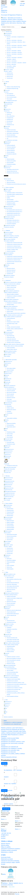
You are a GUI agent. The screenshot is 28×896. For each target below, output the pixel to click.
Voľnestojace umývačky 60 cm (13, 220)
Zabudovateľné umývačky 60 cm (13, 213)
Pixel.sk (17, 894)
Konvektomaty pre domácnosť (13, 582)
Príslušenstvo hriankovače (12, 465)
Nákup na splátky (6, 847)
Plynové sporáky (10, 162)
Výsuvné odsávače (11, 148)
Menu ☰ (4, 1)
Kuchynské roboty (7, 440)
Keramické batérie (10, 527)
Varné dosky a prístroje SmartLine (10, 594)
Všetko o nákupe (6, 841)
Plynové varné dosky (11, 135)
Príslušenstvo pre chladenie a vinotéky (14, 687)
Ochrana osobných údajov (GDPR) (10, 862)
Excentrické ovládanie (11, 560)
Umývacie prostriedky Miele (12, 672)
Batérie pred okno (10, 520)
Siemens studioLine (8, 717)
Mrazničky (6, 266)
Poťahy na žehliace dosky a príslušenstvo (15, 309)
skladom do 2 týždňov (10, 783)
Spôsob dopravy (5, 843)
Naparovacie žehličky (11, 423)
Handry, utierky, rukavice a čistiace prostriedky (13, 345)
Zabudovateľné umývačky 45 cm (13, 215)
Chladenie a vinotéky (8, 625)
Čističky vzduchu (10, 407)
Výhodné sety (9, 31)
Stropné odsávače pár (11, 611)
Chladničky (9, 627)
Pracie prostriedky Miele (12, 668)
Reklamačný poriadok (7, 859)
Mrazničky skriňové (11, 268)
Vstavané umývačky (8, 208)
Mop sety (9, 320)
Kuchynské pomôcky (8, 333)
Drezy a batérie (9, 503)
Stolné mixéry (9, 435)
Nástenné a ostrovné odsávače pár (14, 610)
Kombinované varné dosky (12, 136)
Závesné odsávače (11, 152)
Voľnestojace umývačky (9, 218)
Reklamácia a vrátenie (7, 852)
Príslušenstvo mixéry (11, 432)
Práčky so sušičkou (11, 196)
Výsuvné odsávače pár (11, 615)
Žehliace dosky (10, 311)
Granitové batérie (10, 525)
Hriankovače (6, 463)
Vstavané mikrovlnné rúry (12, 171)
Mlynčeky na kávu (7, 373)
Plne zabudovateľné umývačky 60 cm (14, 209)
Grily (5, 85)
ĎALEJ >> (4, 819)
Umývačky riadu (7, 636)
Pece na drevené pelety (11, 97)
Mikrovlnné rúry (7, 167)
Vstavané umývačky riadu (12, 637)
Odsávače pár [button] (16, 729)
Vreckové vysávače (11, 390)
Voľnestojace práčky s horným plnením (14, 192)
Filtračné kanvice (7, 363)
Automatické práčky (11, 646)
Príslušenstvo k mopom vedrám (13, 321)
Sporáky (5, 157)
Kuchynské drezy (7, 506)
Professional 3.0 (7, 703)
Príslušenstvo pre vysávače (12, 680)
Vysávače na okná (10, 289)
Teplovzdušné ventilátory (12, 418)
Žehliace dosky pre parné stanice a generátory (16, 313)
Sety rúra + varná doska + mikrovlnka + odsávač (16, 45)
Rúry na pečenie (10, 577)
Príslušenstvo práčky (11, 203)
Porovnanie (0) (5, 15)
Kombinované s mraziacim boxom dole (14, 242)
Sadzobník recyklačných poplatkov (10, 848)
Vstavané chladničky (8, 254)
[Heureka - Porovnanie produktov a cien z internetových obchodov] (11, 886)
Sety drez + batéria (8, 71)
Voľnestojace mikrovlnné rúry (13, 169)
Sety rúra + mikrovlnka (11, 64)
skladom (6, 777)
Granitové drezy (10, 508)
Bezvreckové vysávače (11, 392)
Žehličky (5, 421)
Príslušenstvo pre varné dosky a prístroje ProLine (16, 684)
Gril (7, 138)
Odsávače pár (7, 143)
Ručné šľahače (10, 437)
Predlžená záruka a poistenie (9, 850)
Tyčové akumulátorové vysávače (13, 660)
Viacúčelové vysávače (11, 388)
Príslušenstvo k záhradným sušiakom (14, 302)
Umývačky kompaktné (11, 223)
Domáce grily (6, 383)
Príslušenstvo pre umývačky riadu (13, 689)
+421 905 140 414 (6, 833)
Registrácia (4, 10)
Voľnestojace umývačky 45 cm (13, 221)
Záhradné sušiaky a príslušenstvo (10, 301)
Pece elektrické (10, 93)
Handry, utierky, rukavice (12, 349)
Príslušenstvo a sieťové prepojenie (11, 677)
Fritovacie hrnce (7, 454)
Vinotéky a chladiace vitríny (12, 249)
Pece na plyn (9, 98)
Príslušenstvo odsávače (11, 153)
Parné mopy (9, 399)
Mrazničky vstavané (11, 271)
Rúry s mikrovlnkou (11, 116)
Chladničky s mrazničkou (12, 629)
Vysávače (6, 655)
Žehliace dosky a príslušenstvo (10, 308)
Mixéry (5, 430)
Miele (7, 572)
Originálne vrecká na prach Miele (13, 679)
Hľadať (23, 27)
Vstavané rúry (6, 110)
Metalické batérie (10, 529)
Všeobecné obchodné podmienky (10, 860)
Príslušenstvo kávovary (8, 496)
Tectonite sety (10, 78)
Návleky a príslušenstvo (11, 285)
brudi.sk (3, 836)
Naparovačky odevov (11, 426)
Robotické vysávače (11, 397)
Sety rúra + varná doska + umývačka (14, 52)
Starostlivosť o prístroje (11, 673)
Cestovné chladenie (8, 234)
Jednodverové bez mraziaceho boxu (14, 247)
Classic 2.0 (6, 706)
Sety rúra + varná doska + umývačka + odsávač (16, 62)
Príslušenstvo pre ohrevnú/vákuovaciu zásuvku (16, 184)
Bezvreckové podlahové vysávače (14, 658)
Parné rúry (9, 114)
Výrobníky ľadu (10, 273)
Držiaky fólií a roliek (11, 337)
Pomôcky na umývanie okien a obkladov (12, 283)
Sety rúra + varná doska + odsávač (14, 50)
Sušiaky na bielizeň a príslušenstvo (11, 292)
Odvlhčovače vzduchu (11, 409)
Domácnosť (8, 280)
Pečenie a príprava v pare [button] (8, 727)
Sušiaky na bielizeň (11, 297)
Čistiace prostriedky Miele (9, 667)
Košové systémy (7, 532)
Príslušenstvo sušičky (11, 204)
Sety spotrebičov (7, 35)
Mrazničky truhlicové (11, 270)
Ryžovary (6, 376)
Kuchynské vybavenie (11, 339)
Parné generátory (10, 425)
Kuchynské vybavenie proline (13, 340)
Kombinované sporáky (11, 160)
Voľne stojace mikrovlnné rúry (13, 586)
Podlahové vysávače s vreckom (13, 656)
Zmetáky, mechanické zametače (13, 327)
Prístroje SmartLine (10, 605)
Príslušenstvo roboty (11, 444)
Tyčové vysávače (10, 394)
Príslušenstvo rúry (10, 124)
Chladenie (8, 230)
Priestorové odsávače (11, 147)
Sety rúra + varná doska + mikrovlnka (14, 40)
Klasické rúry (9, 112)
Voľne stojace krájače (11, 368)
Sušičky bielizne (10, 648)
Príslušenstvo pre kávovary (12, 691)
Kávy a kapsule (7, 500)
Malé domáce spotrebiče (11, 359)
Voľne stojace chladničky (9, 240)
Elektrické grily (7, 457)
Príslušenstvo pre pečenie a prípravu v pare (15, 682)
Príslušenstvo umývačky (9, 227)
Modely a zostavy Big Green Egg (13, 86)
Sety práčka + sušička (11, 66)
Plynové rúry (9, 122)
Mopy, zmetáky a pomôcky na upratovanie (12, 316)
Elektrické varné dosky (11, 601)
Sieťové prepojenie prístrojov (12, 696)
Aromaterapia (9, 413)
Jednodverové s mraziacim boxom (14, 246)
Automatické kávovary (8, 482)
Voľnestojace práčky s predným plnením (15, 194)
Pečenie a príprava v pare (9, 575)
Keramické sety (10, 74)
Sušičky (8, 197)
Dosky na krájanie (10, 565)
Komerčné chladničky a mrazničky (11, 237)
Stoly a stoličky (7, 356)
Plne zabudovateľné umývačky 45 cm (14, 211)
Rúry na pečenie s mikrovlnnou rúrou (14, 579)
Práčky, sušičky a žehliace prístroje (11, 644)
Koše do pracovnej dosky (12, 534)
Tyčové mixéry (10, 433)
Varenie (7, 81)
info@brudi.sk (5, 835)
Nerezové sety (10, 76)
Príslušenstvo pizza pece (12, 100)
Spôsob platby (5, 845)
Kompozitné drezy (10, 512)
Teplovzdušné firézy (8, 104)
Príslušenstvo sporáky (11, 164)
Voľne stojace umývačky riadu (13, 639)
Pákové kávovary (7, 486)
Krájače (5, 366)
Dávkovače (9, 558)
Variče (5, 107)
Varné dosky (6, 128)
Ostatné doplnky (10, 568)
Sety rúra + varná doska (11, 60)
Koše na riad (9, 567)
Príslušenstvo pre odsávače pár (13, 686)
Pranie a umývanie (10, 187)
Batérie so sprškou (10, 522)
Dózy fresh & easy (10, 335)
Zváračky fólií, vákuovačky (9, 469)
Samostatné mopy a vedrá (12, 323)
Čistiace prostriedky (11, 347)
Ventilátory (9, 411)
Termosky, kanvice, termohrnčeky (13, 342)
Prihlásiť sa (4, 12)
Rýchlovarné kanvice (8, 450)
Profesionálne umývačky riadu (13, 641)
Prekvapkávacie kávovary (9, 493)
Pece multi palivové (11, 95)
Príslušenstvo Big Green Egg (12, 88)
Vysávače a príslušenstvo (9, 387)
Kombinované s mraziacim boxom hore (14, 244)
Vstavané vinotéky (10, 263)
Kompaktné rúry (10, 117)
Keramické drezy (10, 510)
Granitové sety (10, 73)
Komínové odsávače (11, 145)
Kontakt (3, 5)
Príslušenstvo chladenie (8, 277)
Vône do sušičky (10, 670)
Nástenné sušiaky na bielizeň (13, 294)
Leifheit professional (11, 318)
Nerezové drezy (10, 513)
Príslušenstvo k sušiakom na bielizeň (14, 296)
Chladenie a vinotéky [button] (7, 731)
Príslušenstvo (6, 556)
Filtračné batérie (10, 524)
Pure (5, 710)
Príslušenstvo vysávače (11, 401)
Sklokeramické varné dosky (12, 131)
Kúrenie (5, 416)
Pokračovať (6, 808)
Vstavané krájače (10, 370)
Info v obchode (8, 790)
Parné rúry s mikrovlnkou (12, 584)
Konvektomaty (10, 121)
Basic (5, 713)
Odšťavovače (6, 447)
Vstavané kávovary (8, 479)
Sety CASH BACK (10, 67)
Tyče (8, 325)
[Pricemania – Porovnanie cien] (4, 886)
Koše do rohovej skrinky (11, 536)
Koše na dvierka (10, 537)
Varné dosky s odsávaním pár (13, 133)
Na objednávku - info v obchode (13, 770)
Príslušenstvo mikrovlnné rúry (13, 172)
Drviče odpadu (7, 543)
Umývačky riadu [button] (17, 731)
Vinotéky (8, 632)
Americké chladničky (11, 251)
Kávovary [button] (22, 729)
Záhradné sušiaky (10, 304)
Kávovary (8, 475)
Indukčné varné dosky (11, 129)
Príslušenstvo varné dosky (12, 140)
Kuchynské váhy (7, 472)
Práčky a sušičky (7, 190)
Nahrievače (9, 591)
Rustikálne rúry (10, 119)
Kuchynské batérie (7, 518)
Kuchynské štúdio (6, 857)
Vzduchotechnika (7, 404)
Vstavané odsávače (11, 150)
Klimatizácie (9, 406)
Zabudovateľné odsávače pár (13, 613)
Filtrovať (4, 763)
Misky (8, 563)
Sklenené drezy (10, 515)
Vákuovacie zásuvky (11, 182)
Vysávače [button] (19, 733)
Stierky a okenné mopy (11, 287)
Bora (7, 699)
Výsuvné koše (9, 539)
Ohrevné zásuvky (7, 178)
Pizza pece (6, 91)
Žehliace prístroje (10, 651)
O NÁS (3, 855)
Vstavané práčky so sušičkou (13, 201)
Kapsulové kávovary (8, 489)
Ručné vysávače (10, 395)
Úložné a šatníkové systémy (9, 352)
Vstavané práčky (10, 199)
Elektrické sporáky (10, 159)
